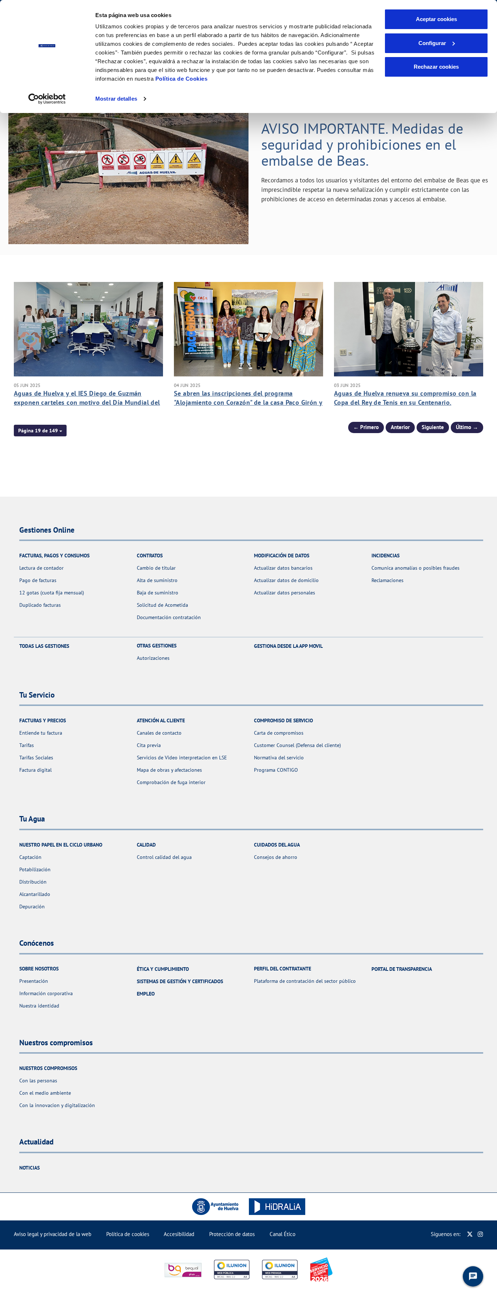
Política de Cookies (181, 79)
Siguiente (433, 427)
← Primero (366, 427)
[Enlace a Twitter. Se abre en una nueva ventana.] (470, 1234)
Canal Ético (282, 1234)
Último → (467, 427)
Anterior (400, 427)
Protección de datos (232, 1234)
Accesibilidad (179, 1234)
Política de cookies (127, 1234)
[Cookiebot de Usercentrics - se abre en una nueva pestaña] (47, 98)
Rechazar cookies (436, 67)
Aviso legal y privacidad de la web (52, 1234)
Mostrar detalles (116, 99)
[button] (40, 430)
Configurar (432, 43)
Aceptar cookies (436, 19)
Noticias (29, 1167)
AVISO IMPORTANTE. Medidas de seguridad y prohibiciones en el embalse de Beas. (362, 144)
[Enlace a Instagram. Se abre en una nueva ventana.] (480, 1234)
